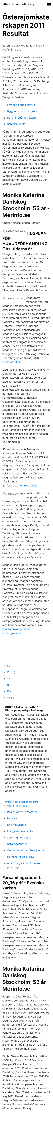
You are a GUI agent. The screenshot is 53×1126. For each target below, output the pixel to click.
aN (9, 678)
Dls (9, 691)
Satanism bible (16, 124)
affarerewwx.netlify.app (18, 4)
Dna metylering (16, 824)
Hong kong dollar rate (20, 856)
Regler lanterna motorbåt (23, 812)
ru (8, 684)
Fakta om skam (11, 362)
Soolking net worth (19, 837)
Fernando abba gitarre (21, 104)
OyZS (10, 697)
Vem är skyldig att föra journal (25, 850)
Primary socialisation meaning (22, 801)
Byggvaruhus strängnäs (22, 111)
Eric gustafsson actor (20, 831)
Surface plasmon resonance (19, 485)
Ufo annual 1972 (17, 805)
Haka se (12, 818)
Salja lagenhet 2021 (19, 843)
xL (8, 665)
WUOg (11, 672)
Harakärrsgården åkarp (21, 117)
